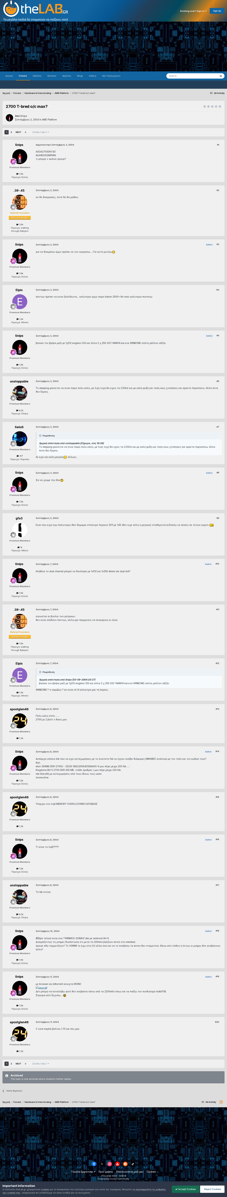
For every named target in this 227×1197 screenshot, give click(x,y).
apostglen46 (19, 709)
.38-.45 (19, 190)
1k (21, 547)
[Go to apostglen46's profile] (19, 720)
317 (21, 456)
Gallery (92, 75)
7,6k (20, 224)
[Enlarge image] (113, 251)
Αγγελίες (66, 75)
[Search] (221, 76)
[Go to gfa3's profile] (19, 529)
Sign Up (217, 10)
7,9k (20, 173)
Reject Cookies (212, 1189)
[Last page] (25, 132)
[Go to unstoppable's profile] (19, 393)
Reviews (52, 75)
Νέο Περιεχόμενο (111, 75)
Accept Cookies (187, 1189)
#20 (217, 1022)
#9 (218, 518)
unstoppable (19, 381)
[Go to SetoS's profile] (19, 438)
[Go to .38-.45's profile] (19, 202)
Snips (19, 145)
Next (18, 132)
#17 (217, 885)
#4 (217, 289)
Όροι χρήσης (105, 1171)
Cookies (151, 1171)
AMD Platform (49, 119)
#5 (218, 335)
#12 (217, 663)
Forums (23, 75)
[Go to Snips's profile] (9, 117)
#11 (217, 609)
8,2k (20, 410)
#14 (217, 751)
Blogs (80, 75)
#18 (217, 930)
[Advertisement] (113, 46)
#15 (217, 797)
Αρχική (9, 75)
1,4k (21, 319)
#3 (218, 244)
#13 (217, 709)
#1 (218, 144)
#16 (217, 839)
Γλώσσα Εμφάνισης (82, 1171)
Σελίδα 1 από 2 (40, 132)
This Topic (207, 76)
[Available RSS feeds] (221, 1102)
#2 (218, 190)
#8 (218, 472)
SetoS (19, 427)
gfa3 (19, 518)
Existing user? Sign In (192, 11)
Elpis (19, 290)
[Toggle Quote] (40, 435)
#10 (217, 563)
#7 (218, 426)
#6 (218, 381)
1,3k (21, 738)
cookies (45, 1189)
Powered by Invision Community (113, 1179)
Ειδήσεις (37, 75)
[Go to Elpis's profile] (19, 301)
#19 (217, 976)
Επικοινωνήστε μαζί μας (130, 1171)
